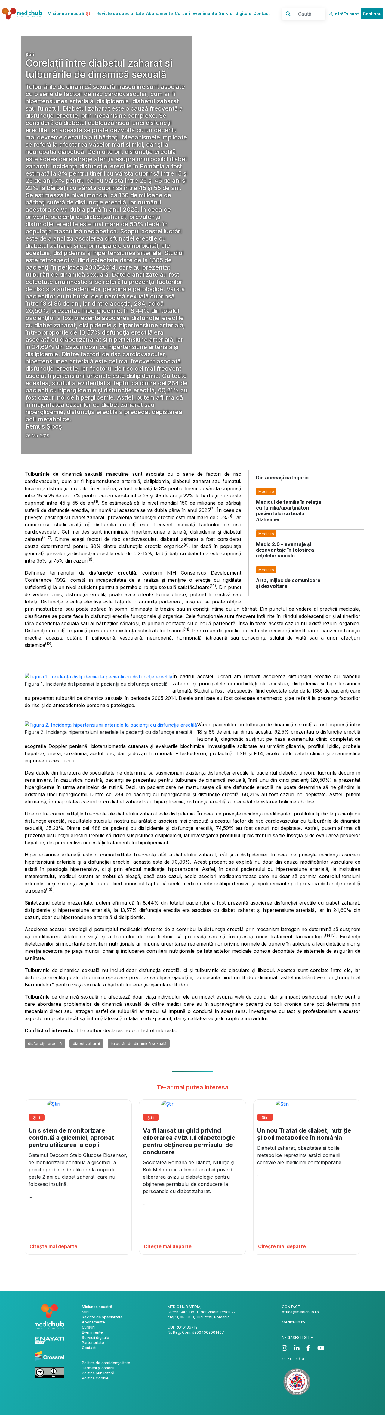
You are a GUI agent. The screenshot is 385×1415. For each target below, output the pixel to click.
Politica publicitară (98, 1373)
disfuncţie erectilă (45, 1043)
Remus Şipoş (44, 426)
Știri (90, 13)
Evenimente (204, 13)
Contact (261, 13)
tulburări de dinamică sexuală (138, 1043)
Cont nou (372, 13)
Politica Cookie (95, 1378)
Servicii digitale (235, 13)
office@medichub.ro (300, 1312)
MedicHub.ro (293, 1322)
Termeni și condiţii (98, 1368)
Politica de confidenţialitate (106, 1362)
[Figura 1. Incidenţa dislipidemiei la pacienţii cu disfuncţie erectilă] (98, 676)
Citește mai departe (53, 1246)
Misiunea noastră (66, 13)
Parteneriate (93, 1342)
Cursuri (182, 13)
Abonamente (159, 13)
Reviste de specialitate (120, 13)
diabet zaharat (86, 1043)
